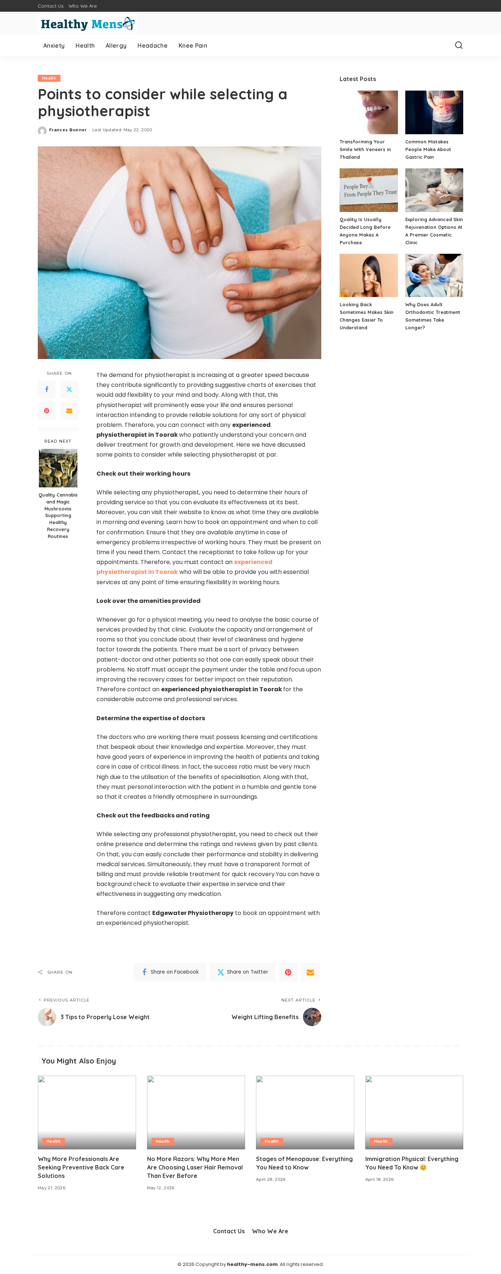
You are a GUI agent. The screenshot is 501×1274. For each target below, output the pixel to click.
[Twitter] (69, 389)
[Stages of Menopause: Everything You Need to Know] (305, 1112)
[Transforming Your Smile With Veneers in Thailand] (369, 112)
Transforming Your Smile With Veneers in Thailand (365, 149)
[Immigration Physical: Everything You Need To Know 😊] (414, 1112)
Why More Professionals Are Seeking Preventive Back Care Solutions (81, 1167)
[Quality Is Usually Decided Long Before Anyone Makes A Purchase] (369, 190)
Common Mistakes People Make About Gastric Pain (428, 149)
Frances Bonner (68, 129)
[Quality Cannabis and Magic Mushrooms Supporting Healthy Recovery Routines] (58, 468)
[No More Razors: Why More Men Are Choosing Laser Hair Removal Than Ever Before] (196, 1112)
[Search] (458, 45)
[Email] (69, 411)
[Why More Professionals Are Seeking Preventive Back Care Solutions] (87, 1112)
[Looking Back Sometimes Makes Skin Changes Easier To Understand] (369, 275)
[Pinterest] (46, 411)
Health (49, 78)
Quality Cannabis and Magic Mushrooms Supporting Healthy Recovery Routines (58, 515)
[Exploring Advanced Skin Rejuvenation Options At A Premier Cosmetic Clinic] (434, 190)
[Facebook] (46, 389)
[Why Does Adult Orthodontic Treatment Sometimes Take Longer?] (434, 275)
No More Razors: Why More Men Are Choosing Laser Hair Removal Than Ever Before (195, 1167)
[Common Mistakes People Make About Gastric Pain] (434, 112)
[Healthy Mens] (88, 23)
